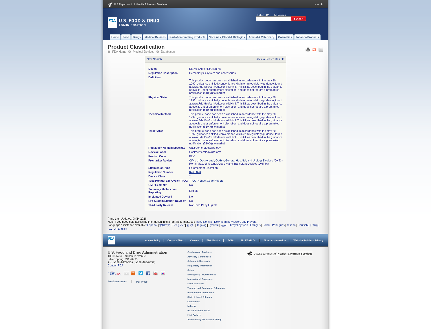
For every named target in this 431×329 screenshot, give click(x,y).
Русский (214, 225)
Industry (191, 306)
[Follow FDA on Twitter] (141, 274)
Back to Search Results (270, 59)
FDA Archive (194, 315)
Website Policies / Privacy (308, 240)
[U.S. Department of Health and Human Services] (137, 5)
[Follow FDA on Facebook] (149, 274)
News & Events (195, 283)
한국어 (191, 225)
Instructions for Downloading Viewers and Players (226, 221)
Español (152, 225)
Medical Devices (143, 51)
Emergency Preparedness (201, 274)
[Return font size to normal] (318, 4)
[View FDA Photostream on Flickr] (163, 274)
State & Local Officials (199, 297)
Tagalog (202, 225)
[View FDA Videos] (156, 274)
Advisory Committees (199, 256)
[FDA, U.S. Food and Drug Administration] (133, 26)
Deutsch (303, 225)
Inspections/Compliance (200, 292)
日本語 (314, 225)
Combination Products (199, 252)
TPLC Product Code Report (206, 180)
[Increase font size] (321, 4)
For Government (117, 281)
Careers (194, 240)
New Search (154, 59)
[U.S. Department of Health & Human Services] (279, 255)
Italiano (291, 225)
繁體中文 (164, 225)
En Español (280, 15)
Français (255, 225)
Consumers (193, 301)
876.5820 (195, 172)
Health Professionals (198, 310)
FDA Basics (213, 240)
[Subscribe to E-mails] (126, 274)
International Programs (200, 279)
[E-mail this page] (321, 50)
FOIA (231, 240)
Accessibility (152, 240)
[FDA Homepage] (111, 242)
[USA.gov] (115, 274)
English (122, 228)
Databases (168, 51)
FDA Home (119, 51)
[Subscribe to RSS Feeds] (134, 274)
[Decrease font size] (315, 4)
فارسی (112, 228)
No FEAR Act (249, 240)
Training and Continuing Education (206, 288)
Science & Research (198, 261)
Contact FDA (175, 240)
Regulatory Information (199, 265)
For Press (141, 281)
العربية (224, 225)
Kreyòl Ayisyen (239, 225)
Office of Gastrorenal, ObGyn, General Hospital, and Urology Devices (231, 160)
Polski (266, 225)
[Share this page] (314, 50)
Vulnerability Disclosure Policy (204, 319)
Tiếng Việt (178, 225)
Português (278, 225)
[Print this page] (308, 50)
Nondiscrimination (275, 240)
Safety (190, 270)
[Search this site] (298, 20)
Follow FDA (263, 15)
